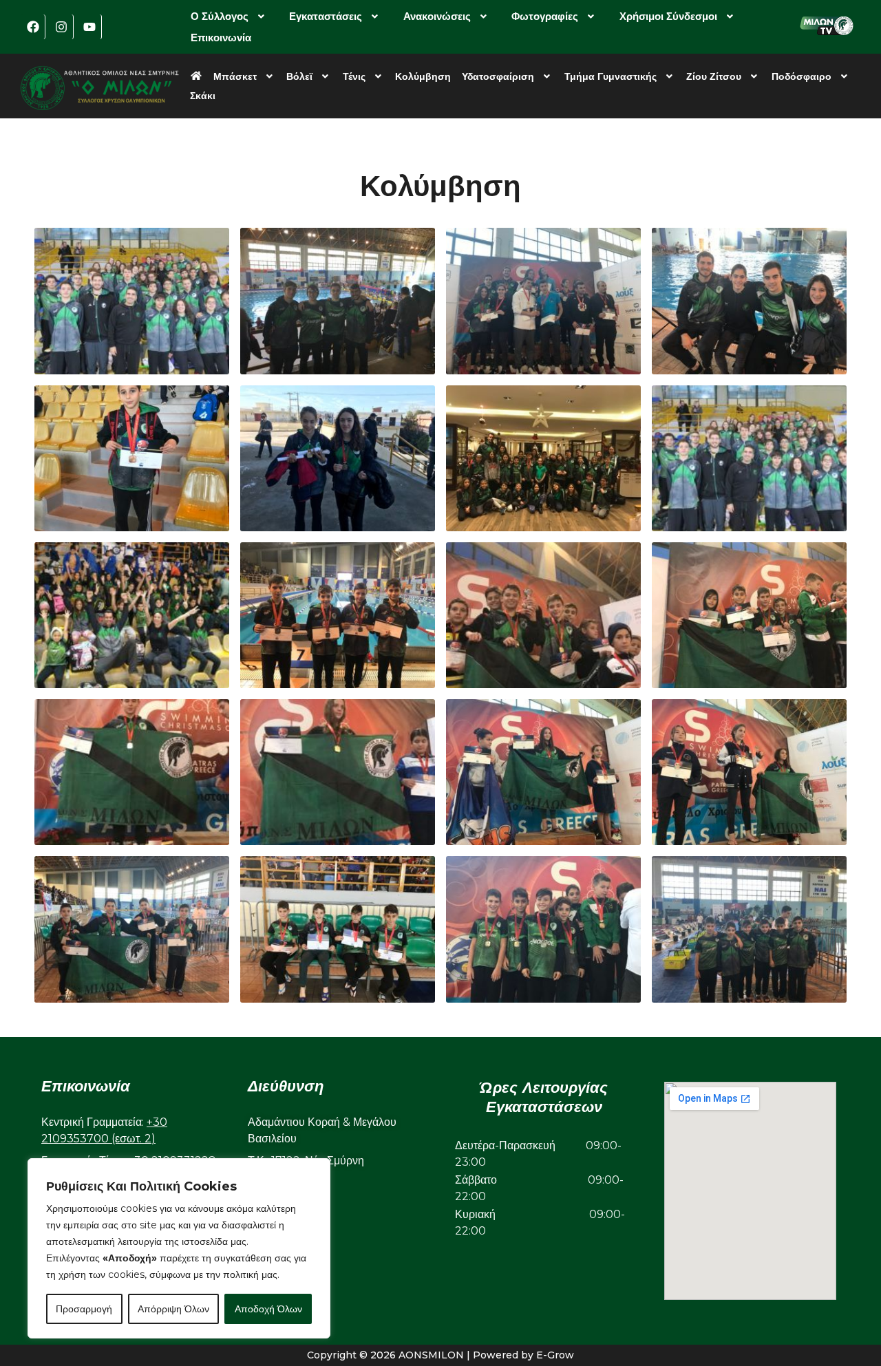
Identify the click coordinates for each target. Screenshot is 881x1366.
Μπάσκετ (235, 76)
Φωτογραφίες (544, 16)
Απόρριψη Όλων (173, 1309)
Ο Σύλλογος (219, 16)
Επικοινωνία (221, 37)
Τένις (354, 76)
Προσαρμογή (84, 1309)
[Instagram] (61, 26)
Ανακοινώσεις (437, 16)
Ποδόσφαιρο (801, 76)
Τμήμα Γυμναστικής (610, 76)
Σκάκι (202, 95)
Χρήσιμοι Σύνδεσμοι (668, 16)
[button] (229, 16)
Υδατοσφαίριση (498, 76)
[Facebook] (33, 26)
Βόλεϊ (299, 76)
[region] (179, 1248)
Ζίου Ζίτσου (713, 76)
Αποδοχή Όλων (268, 1309)
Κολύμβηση (423, 76)
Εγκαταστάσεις (325, 16)
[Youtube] (89, 26)
